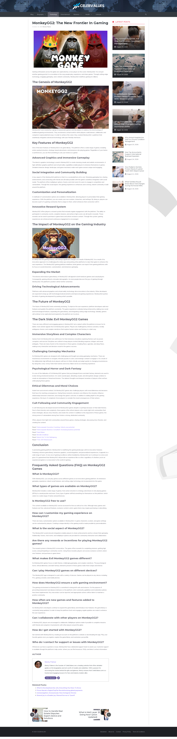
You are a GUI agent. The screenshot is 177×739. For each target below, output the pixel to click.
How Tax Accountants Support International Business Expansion (124, 68)
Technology (53, 14)
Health (87, 14)
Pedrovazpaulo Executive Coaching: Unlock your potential (55, 427)
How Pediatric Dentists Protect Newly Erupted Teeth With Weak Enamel (128, 96)
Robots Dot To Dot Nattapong (46, 437)
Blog (31, 14)
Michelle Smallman (42, 435)
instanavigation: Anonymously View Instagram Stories (56, 693)
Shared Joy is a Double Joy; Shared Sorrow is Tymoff (56, 695)
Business (76, 14)
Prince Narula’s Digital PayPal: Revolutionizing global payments (60, 690)
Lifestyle (98, 14)
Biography (40, 14)
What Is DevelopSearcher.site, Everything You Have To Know (59, 688)
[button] (145, 14)
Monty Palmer (47, 26)
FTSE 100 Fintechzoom (44, 440)
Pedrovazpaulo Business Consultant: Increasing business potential (58, 430)
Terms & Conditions (139, 732)
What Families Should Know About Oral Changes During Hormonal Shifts (127, 124)
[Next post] (109, 714)
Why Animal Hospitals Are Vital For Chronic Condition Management (127, 41)
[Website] (58, 677)
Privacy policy (127, 732)
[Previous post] (32, 714)
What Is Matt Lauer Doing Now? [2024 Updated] (88, 714)
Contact (118, 732)
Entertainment (65, 14)
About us (111, 732)
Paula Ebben (40, 432)
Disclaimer (103, 732)
